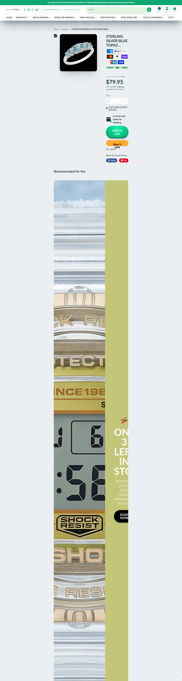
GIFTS (171, 17)
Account (167, 9)
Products (65, 29)
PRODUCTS (21, 17)
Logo (12, 9)
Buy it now (117, 144)
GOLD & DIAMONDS (152, 17)
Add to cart (117, 132)
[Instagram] (33, 10)
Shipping (120, 87)
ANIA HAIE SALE (87, 17)
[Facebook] (24, 10)
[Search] (149, 9)
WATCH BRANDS (40, 17)
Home (56, 29)
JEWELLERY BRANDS (64, 17)
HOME (9, 17)
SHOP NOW (124, 516)
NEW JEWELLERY (129, 17)
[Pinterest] (28, 10)
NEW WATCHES (108, 17)
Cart (175, 9)
